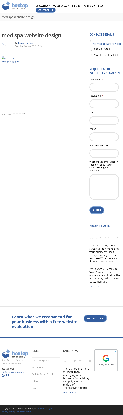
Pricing (35, 381)
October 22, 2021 (31, 46)
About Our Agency (40, 360)
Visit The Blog (95, 286)
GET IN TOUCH (95, 318)
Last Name (96, 95)
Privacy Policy (8, 411)
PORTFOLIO (89, 5)
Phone (93, 128)
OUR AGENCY (42, 5)
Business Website (98, 145)
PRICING (76, 5)
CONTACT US (45, 10)
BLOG (101, 5)
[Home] (15, 5)
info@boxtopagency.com (107, 44)
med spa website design (31, 35)
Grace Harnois (25, 42)
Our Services (38, 367)
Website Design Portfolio (43, 374)
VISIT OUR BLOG (70, 392)
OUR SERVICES (60, 5)
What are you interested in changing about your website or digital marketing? (103, 166)
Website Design (45, 408)
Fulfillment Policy (23, 411)
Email (93, 112)
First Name (96, 79)
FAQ (34, 388)
